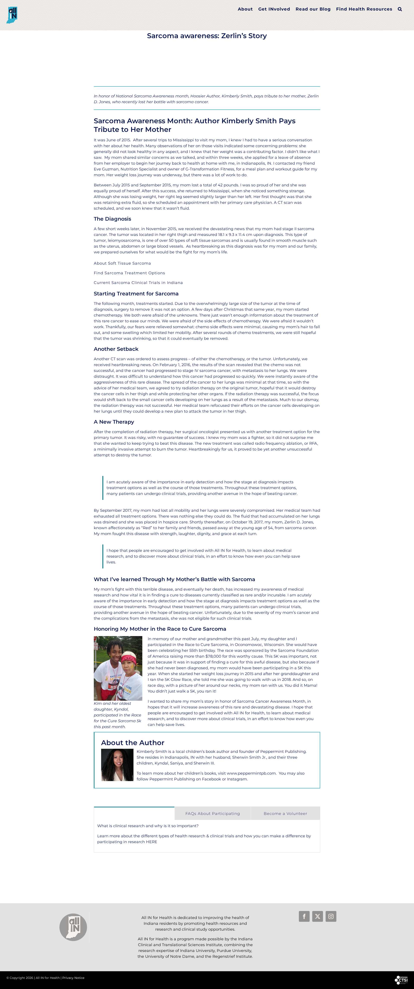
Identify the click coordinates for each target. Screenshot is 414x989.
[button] (400, 9)
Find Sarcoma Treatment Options (129, 273)
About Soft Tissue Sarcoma (122, 263)
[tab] (134, 813)
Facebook (211, 779)
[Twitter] (317, 916)
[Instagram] (331, 916)
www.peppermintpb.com (251, 773)
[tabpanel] (207, 836)
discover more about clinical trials (212, 718)
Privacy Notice (73, 978)
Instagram (237, 779)
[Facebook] (304, 916)
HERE (151, 841)
